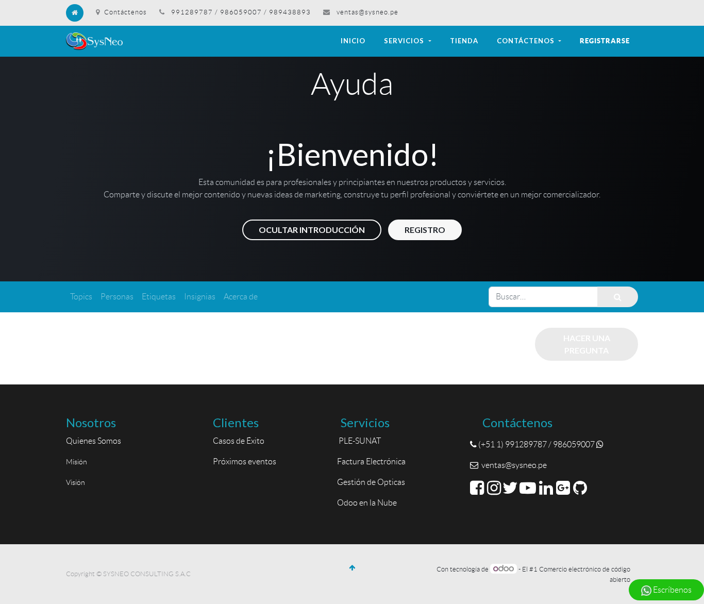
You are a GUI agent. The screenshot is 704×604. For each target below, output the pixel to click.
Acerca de (241, 296)
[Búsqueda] (617, 297)
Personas (116, 296)
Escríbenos (671, 589)
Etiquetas (159, 296)
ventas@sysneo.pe (367, 12)
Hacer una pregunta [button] (586, 344)
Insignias (199, 296)
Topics (81, 296)
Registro (425, 229)
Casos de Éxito (240, 441)
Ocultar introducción (312, 229)
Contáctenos (125, 12)
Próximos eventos (244, 461)
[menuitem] (353, 41)
